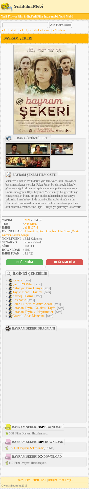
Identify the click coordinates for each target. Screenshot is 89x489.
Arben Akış (31, 231)
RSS (43, 480)
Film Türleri (32, 480)
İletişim (52, 480)
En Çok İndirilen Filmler (36, 30)
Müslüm (60, 30)
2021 (27, 220)
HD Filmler (11, 30)
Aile (26, 224)
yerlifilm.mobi (12, 485)
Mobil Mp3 (65, 480)
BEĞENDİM (24, 262)
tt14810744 (31, 227)
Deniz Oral (45, 231)
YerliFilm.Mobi (28, 6)
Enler (20, 480)
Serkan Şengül (20, 235)
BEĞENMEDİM (64, 262)
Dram (33, 224)
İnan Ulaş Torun (61, 231)
